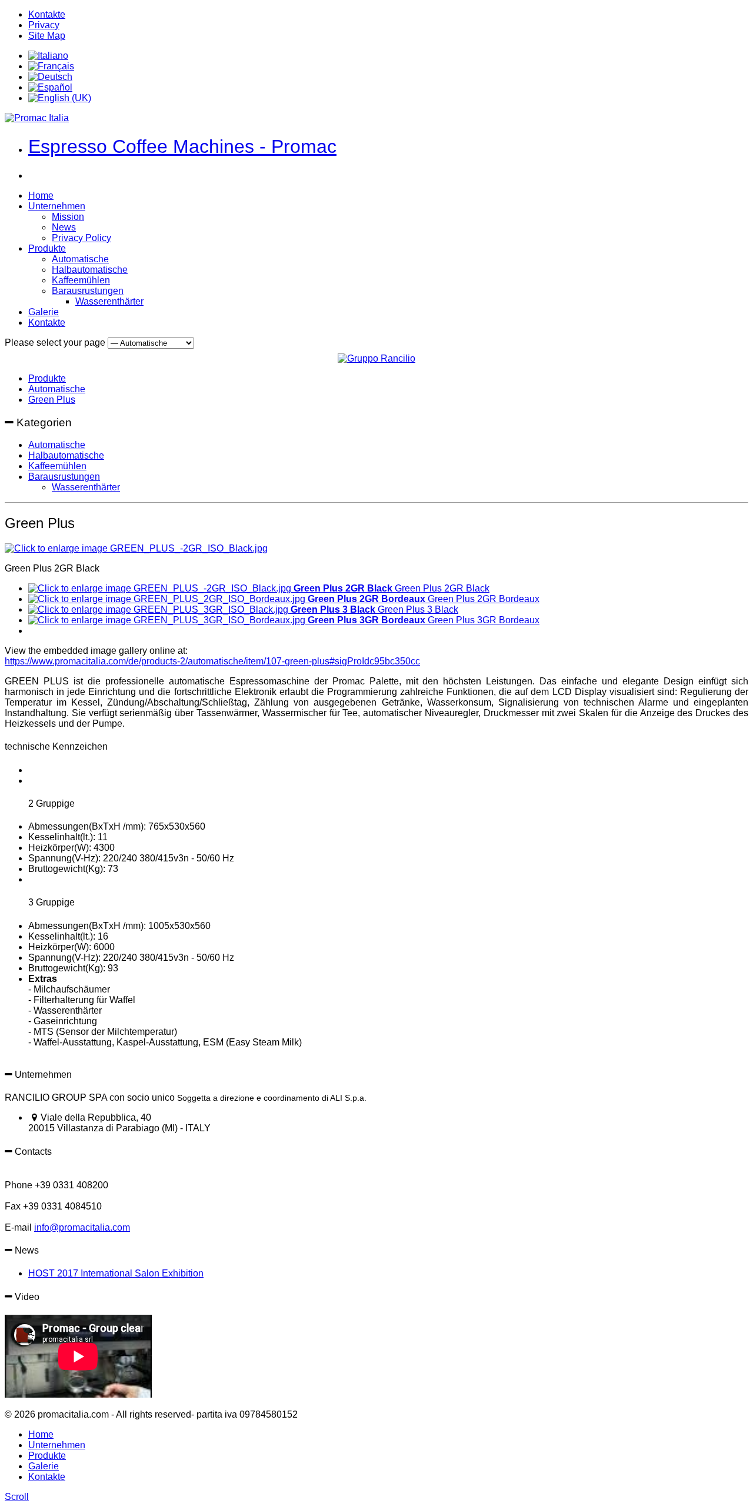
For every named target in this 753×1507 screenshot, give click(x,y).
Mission (68, 217)
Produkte (47, 248)
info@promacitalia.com (82, 1227)
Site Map (46, 36)
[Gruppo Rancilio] (376, 358)
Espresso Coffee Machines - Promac (182, 146)
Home (41, 196)
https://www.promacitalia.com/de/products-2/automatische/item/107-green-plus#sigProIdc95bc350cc (212, 661)
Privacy (43, 25)
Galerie (43, 312)
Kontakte (46, 14)
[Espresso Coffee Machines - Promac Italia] (37, 118)
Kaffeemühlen (81, 280)
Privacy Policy (81, 238)
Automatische (80, 259)
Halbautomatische (90, 270)
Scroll (17, 1497)
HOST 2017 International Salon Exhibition (116, 1273)
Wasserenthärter (109, 301)
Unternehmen (56, 206)
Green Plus (51, 400)
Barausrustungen (88, 291)
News (64, 227)
